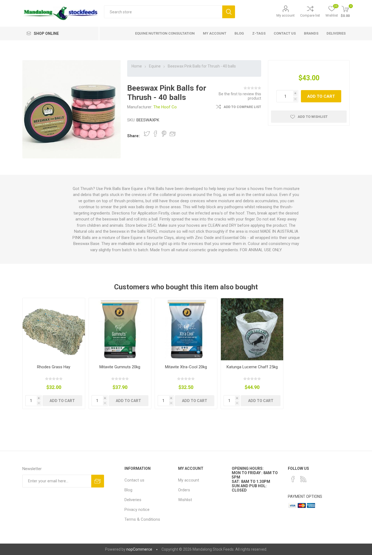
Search (228, 11)
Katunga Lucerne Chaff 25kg (252, 366)
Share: (133, 135)
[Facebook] (293, 479)
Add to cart (321, 96)
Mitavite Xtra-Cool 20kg (186, 366)
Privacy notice (137, 509)
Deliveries (132, 499)
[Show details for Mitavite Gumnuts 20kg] (120, 329)
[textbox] (163, 11)
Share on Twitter (147, 134)
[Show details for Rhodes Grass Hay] (54, 329)
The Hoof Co (165, 107)
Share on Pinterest (164, 134)
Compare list (310, 15)
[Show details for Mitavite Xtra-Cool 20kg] (186, 329)
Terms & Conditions (142, 519)
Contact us (134, 480)
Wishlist (185, 499)
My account (285, 15)
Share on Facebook (155, 134)
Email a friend (173, 134)
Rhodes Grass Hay (53, 366)
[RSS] (303, 479)
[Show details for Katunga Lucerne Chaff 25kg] (252, 329)
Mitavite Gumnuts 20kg (119, 366)
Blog (128, 489)
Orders (184, 489)
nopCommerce (139, 549)
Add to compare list (242, 107)
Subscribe (97, 481)
